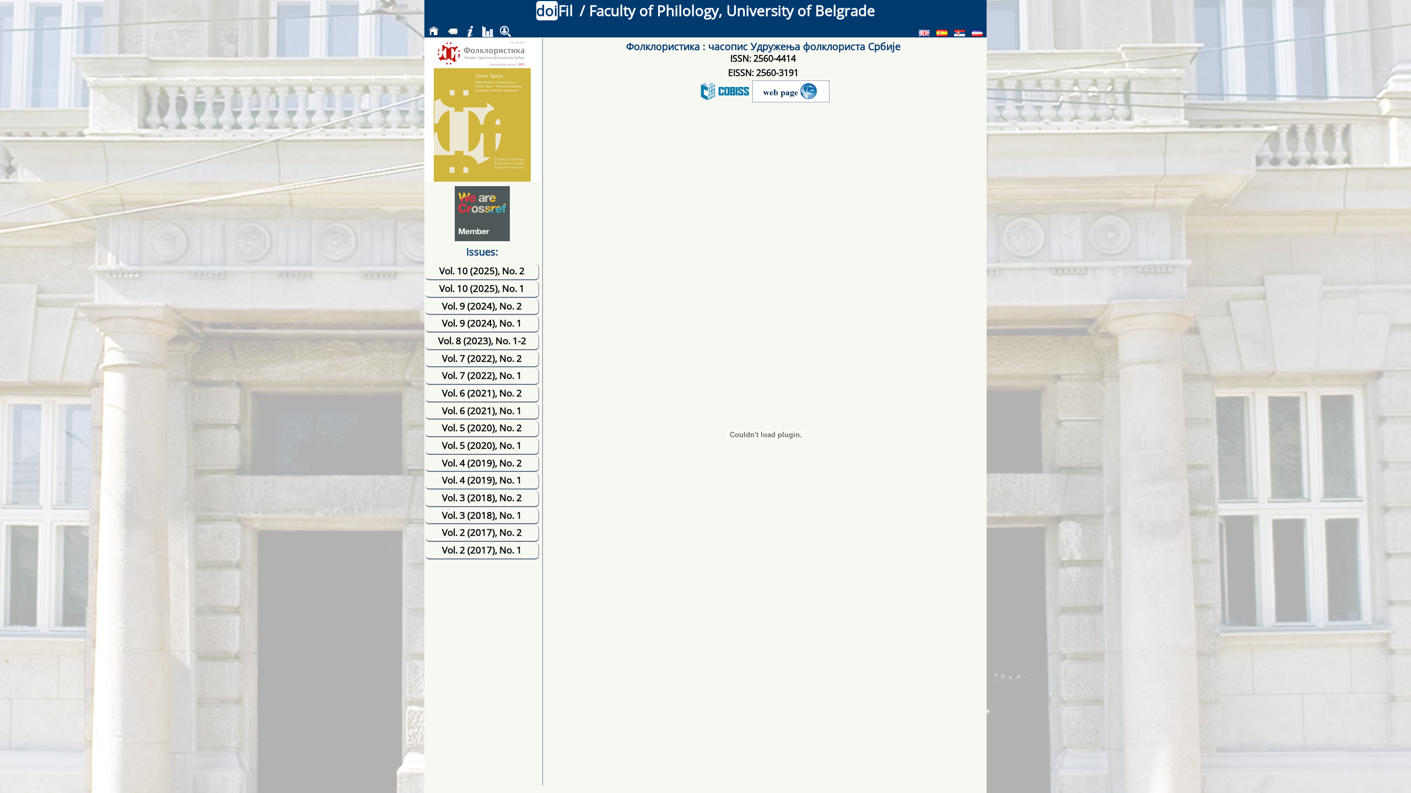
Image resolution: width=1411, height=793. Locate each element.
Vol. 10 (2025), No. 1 (482, 288)
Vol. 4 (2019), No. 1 (482, 480)
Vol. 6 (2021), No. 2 (482, 393)
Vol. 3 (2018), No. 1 (482, 515)
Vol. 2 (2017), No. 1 (482, 550)
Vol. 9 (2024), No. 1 (482, 323)
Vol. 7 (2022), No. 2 (482, 358)
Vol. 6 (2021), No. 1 (482, 410)
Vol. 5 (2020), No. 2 (482, 427)
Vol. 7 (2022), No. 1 (482, 375)
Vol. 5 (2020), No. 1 (482, 445)
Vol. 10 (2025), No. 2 (482, 270)
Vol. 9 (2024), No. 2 (482, 306)
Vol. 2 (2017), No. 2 (482, 532)
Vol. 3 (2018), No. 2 (482, 497)
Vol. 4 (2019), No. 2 (482, 463)
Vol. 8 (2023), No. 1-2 (482, 340)
